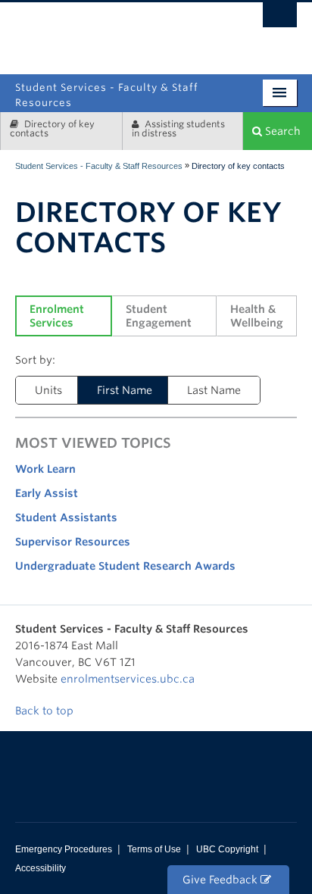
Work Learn (45, 469)
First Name (124, 390)
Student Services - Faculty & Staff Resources (99, 165)
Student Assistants (66, 517)
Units (48, 390)
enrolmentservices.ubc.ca (128, 679)
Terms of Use (154, 849)
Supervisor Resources (72, 542)
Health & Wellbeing (256, 316)
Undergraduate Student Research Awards (125, 566)
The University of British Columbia (202, 32)
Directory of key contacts (52, 128)
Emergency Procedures (63, 849)
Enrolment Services (58, 316)
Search (281, 131)
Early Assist (46, 493)
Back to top (45, 711)
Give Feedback (222, 880)
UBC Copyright (227, 849)
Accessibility (40, 868)
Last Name (214, 390)
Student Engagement (159, 316)
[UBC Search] (280, 19)
